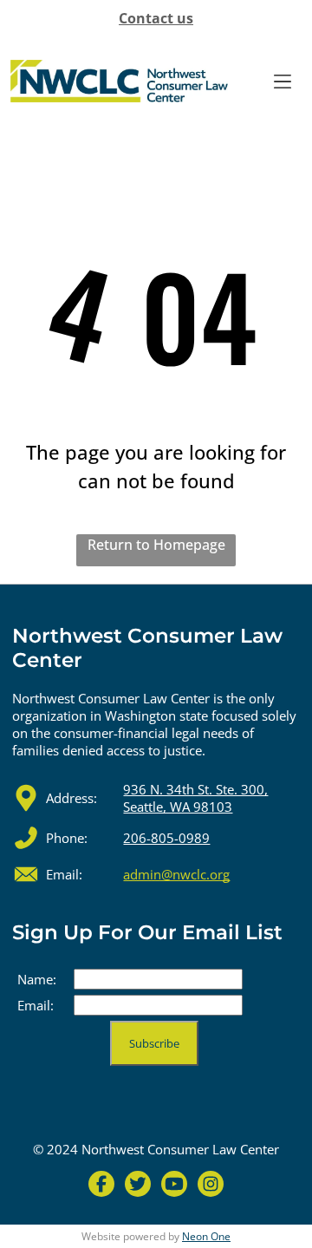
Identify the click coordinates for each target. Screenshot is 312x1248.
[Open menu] (282, 81)
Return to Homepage (156, 544)
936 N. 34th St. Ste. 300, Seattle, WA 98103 (195, 798)
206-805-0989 (166, 837)
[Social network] (101, 1186)
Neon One (206, 1236)
